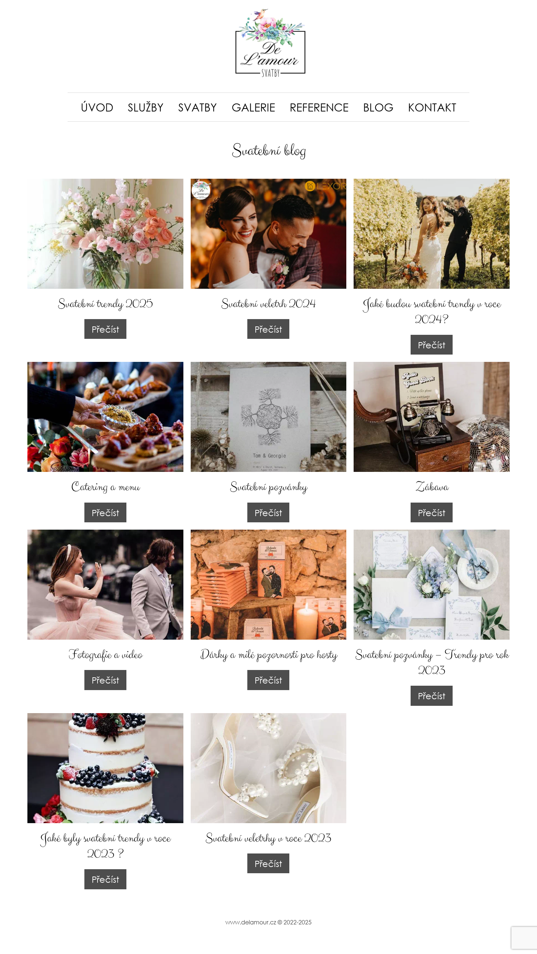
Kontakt (432, 107)
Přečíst (105, 328)
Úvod (97, 107)
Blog (378, 107)
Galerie (253, 107)
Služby (146, 107)
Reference (319, 107)
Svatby (197, 107)
